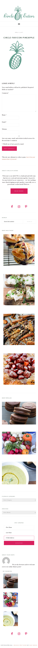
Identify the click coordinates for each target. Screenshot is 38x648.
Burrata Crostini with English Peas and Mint (15, 308)
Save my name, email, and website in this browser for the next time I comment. (18, 139)
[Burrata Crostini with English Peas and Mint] (19, 290)
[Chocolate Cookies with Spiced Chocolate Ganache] (19, 424)
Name (4, 115)
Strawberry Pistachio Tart (10, 388)
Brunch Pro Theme (20, 645)
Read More (19, 191)
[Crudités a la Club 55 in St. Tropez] (19, 454)
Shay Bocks (33, 645)
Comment (5, 93)
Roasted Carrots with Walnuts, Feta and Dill (15, 348)
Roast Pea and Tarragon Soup (11, 486)
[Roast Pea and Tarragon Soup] (19, 484)
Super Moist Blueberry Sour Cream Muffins (15, 269)
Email (4, 122)
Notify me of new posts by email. (14, 144)
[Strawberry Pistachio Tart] (19, 369)
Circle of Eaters (19, 13)
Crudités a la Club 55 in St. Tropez (12, 456)
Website (4, 129)
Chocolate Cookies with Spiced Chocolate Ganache (17, 426)
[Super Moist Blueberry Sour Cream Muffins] (19, 250)
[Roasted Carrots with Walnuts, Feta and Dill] (19, 330)
